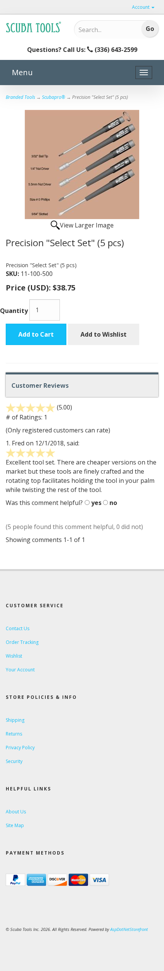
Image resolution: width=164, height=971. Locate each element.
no (113, 502)
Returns (14, 734)
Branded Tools (20, 97)
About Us (16, 811)
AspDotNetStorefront (129, 929)
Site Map (15, 825)
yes (96, 502)
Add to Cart (36, 334)
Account (141, 7)
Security (14, 761)
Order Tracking (22, 642)
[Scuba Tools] (34, 26)
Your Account (20, 669)
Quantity (14, 310)
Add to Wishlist (103, 334)
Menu (22, 72)
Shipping (15, 720)
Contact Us (17, 628)
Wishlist (14, 656)
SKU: (13, 273)
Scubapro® (53, 97)
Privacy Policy (20, 747)
